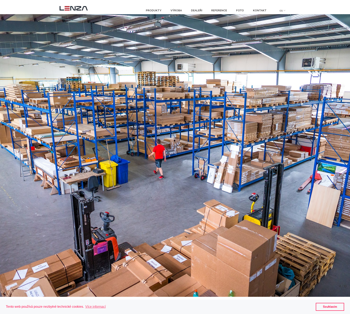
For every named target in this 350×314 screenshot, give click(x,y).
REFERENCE (219, 10)
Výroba (176, 10)
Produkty (153, 10)
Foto (240, 10)
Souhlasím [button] (330, 306)
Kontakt (260, 10)
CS (281, 10)
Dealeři (196, 10)
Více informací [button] (95, 306)
